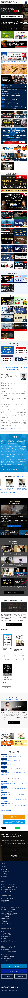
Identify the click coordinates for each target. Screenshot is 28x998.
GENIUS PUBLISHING (6, 953)
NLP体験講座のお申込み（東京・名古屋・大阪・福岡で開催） (14, 821)
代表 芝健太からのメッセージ (7, 911)
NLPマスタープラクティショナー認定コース (10, 887)
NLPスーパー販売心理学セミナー (8, 898)
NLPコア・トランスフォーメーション (9, 960)
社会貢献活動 (4, 921)
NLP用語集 (3, 938)
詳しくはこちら (6, 659)
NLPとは (3, 867)
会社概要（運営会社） (6, 918)
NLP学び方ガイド (5, 949)
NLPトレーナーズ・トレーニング (8, 889)
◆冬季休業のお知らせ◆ (6, 764)
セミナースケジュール (6, 891)
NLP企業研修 (4, 876)
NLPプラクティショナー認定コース (9, 886)
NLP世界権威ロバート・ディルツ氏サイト (10, 941)
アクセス (3, 920)
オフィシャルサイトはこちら (13, 624)
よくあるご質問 (14, 971)
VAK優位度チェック (5, 936)
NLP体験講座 (4, 873)
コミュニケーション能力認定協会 (8, 951)
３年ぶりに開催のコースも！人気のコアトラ (10, 760)
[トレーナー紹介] (20, 114)
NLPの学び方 (4, 869)
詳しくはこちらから (13, 722)
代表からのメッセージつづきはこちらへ (10, 428)
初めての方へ (4, 866)
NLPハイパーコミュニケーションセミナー (10, 884)
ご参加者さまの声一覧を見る (7, 492)
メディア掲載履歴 (5, 916)
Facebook (7, 976)
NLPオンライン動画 (5, 933)
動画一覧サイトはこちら (13, 526)
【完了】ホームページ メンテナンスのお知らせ (11, 756)
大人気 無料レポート (6, 871)
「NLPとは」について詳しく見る (9, 469)
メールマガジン (4, 874)
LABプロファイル (5, 900)
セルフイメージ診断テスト (7, 934)
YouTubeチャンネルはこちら (13, 592)
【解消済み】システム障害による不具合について (11, 768)
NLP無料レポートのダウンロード (14, 817)
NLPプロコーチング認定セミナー (8, 958)
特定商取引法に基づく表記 (12, 990)
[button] (10, 28)
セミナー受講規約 (4, 990)
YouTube (20, 976)
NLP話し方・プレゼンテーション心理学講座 (10, 901)
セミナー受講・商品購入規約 (7, 914)
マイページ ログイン (14, 966)
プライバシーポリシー (6, 923)
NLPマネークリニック (6, 954)
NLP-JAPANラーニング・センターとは (9, 909)
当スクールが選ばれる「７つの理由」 (9, 913)
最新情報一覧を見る (5, 810)
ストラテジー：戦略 (5, 940)
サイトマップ (20, 990)
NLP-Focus (3, 931)
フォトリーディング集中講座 (7, 956)
